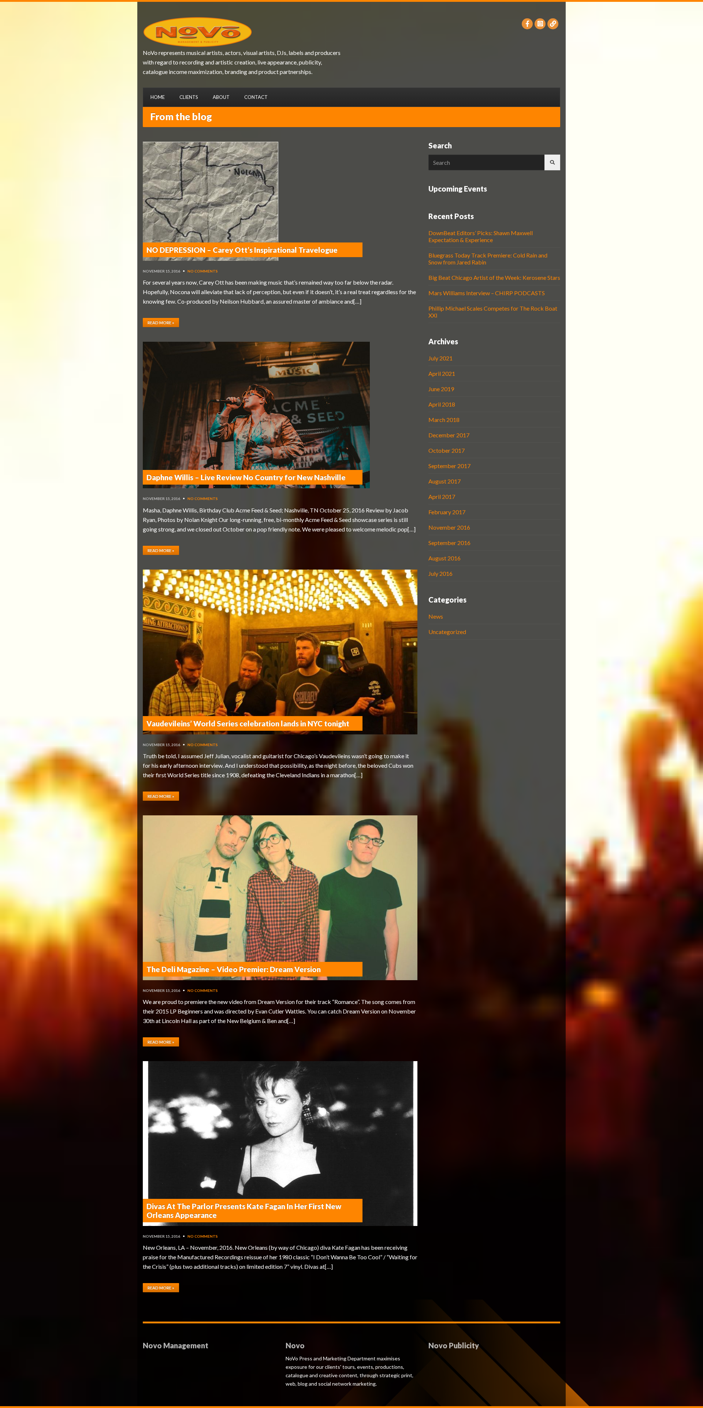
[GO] (552, 162)
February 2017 (446, 511)
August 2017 (444, 481)
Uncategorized (447, 631)
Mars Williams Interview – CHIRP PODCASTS (486, 292)
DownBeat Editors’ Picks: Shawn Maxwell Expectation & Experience (480, 236)
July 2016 (440, 573)
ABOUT (221, 97)
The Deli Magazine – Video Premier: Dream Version (233, 969)
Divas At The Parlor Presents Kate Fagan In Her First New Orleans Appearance (243, 1210)
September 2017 (449, 465)
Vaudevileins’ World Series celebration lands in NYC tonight (247, 723)
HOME (157, 97)
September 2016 (449, 542)
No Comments (202, 271)
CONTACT (256, 97)
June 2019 (441, 388)
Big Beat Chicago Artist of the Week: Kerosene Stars (494, 277)
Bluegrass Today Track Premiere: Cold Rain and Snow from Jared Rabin (487, 259)
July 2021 (440, 358)
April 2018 (441, 404)
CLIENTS (188, 97)
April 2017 (441, 496)
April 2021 (441, 373)
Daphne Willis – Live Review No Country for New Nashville (246, 477)
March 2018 (444, 419)
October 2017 (446, 450)
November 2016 (449, 527)
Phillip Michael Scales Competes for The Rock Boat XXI (492, 312)
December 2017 (448, 434)
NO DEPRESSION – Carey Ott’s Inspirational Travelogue (242, 249)
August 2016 (444, 558)
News (435, 616)
